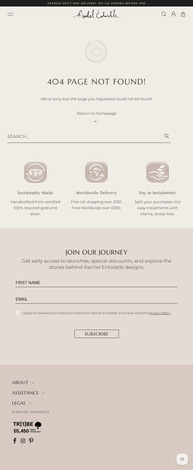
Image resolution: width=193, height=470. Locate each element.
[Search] (164, 14)
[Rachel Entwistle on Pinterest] (31, 441)
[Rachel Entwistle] (96, 14)
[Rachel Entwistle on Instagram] (23, 441)
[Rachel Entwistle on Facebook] (15, 441)
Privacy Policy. (160, 313)
